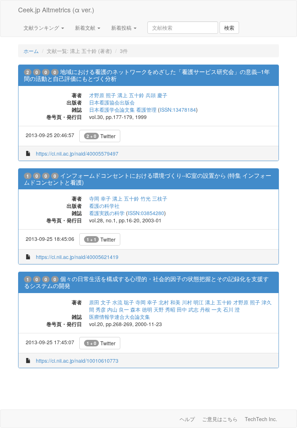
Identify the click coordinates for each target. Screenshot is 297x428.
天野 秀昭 (164, 309)
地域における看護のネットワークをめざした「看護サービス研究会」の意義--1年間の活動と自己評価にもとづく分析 (147, 75)
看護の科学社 (104, 205)
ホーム (31, 50)
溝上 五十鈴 (130, 95)
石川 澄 (231, 309)
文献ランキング (42, 27)
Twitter (101, 136)
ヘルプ (187, 419)
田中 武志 (187, 309)
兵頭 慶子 (156, 95)
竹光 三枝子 (154, 198)
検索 (229, 27)
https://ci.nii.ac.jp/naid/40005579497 (77, 153)
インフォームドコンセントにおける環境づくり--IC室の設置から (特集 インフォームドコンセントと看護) (147, 178)
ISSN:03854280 (146, 213)
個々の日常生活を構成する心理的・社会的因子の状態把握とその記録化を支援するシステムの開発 (146, 282)
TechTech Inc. (261, 419)
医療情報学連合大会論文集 (119, 316)
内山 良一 (118, 309)
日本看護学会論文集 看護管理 (122, 109)
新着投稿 (122, 27)
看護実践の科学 (107, 213)
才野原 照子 (102, 95)
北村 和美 (169, 302)
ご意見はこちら (220, 419)
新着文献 (86, 27)
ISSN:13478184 (178, 109)
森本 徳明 (141, 309)
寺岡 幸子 (100, 198)
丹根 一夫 (211, 309)
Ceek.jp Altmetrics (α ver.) (56, 9)
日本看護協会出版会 (112, 102)
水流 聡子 (123, 302)
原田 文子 (100, 302)
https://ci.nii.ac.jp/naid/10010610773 (77, 360)
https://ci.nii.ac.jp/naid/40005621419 (77, 256)
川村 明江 (193, 302)
